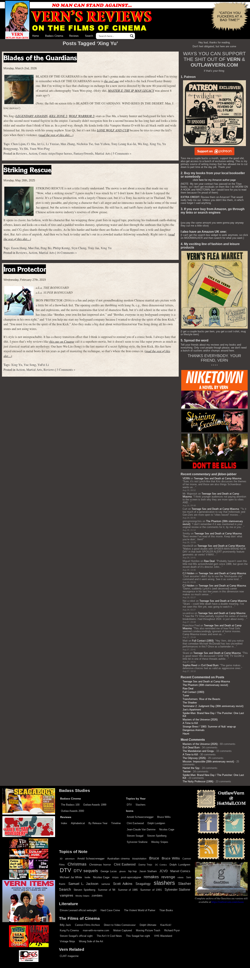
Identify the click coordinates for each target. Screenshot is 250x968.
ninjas (115, 877)
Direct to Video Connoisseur (120, 924)
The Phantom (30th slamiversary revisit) (205, 685)
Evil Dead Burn (209, 665)
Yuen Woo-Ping (40, 148)
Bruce (154, 858)
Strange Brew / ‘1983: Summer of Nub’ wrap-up (209, 726)
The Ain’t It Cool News (109, 935)
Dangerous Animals (193, 730)
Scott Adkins (122, 884)
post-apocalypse (131, 877)
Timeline (116, 823)
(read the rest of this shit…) (55, 135)
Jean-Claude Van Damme (141, 829)
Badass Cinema (54, 35)
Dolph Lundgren (156, 823)
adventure (70, 858)
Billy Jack (65, 924)
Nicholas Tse (85, 144)
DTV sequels (86, 870)
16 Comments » (67, 252)
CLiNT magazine (69, 956)
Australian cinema (118, 858)
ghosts (122, 871)
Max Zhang (68, 144)
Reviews (74, 35)
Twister (187, 771)
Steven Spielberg (156, 835)
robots (181, 877)
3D (61, 858)
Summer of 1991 (151, 889)
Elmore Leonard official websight (78, 910)
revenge (168, 877)
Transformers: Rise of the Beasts (201, 699)
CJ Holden (188, 573)
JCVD (163, 871)
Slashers (141, 804)
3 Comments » (66, 369)
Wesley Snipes (159, 842)
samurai (105, 884)
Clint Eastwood (135, 823)
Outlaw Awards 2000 (72, 810)
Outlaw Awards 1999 (94, 804)
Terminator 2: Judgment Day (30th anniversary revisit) (213, 706)
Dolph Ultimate (148, 924)
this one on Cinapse (61, 341)
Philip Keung (61, 248)
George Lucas (109, 871)
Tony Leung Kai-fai (123, 144)
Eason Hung (19, 248)
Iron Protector (25, 269)
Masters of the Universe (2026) (200, 719)
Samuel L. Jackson (83, 883)
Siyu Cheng (78, 248)
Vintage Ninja (67, 941)
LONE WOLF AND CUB (113, 130)
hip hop (132, 871)
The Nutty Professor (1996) (198, 781)
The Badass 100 (70, 804)
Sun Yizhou (102, 144)
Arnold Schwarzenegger (140, 817)
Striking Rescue (27, 170)
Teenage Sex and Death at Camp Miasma (217, 478)
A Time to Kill (190, 723)
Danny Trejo (145, 864)
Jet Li (40, 144)
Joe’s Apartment (192, 709)
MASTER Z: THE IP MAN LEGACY (131, 90)
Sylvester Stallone (137, 842)
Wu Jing (143, 144)
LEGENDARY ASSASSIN (32, 116)
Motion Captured (122, 930)
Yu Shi (23, 148)
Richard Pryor (172, 930)
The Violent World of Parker (139, 910)
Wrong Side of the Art (91, 941)
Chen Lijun (18, 144)
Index (64, 823)
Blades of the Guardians (40, 58)
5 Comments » (122, 153)
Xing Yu (155, 144)
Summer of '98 (106, 890)
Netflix (87, 877)
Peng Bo (46, 248)
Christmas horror (100, 864)
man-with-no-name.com (96, 930)
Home (35, 35)
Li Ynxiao (52, 144)
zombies (97, 895)
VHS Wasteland (163, 935)
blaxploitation (139, 858)
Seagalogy (143, 883)
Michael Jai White (71, 877)
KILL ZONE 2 (58, 116)
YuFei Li (43, 365)
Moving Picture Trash (148, 930)
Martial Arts (103, 153)
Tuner (186, 695)
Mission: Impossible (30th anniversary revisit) (208, 761)
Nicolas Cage (166, 829)
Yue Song (30, 365)
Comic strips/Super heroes (55, 153)
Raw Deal (209, 561)
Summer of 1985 (128, 890)
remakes (151, 877)
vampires (66, 895)
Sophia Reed (190, 665)
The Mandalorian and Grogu (198, 751)
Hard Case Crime (110, 910)
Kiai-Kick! (165, 924)
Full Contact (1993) (202, 640)
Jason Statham (148, 871)
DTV (129, 804)
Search (89, 35)
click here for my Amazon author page (214, 179)
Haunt (186, 733)
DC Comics (161, 865)
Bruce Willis (164, 817)
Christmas (77, 864)
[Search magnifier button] (131, 36)
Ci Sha (31, 144)
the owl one (111, 81)
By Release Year (97, 823)
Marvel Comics (180, 871)
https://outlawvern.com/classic (228, 902)
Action (33, 153)
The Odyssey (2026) (194, 758)
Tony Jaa (93, 248)
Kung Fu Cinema (69, 930)
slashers (164, 883)
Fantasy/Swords (83, 153)
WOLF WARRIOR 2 (81, 116)
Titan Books (166, 910)
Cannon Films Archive (87, 924)
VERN (186, 478)
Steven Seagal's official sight (76, 935)
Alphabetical (78, 823)
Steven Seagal (135, 835)
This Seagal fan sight (138, 935)
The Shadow (190, 702)
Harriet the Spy (191, 768)
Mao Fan (33, 248)
